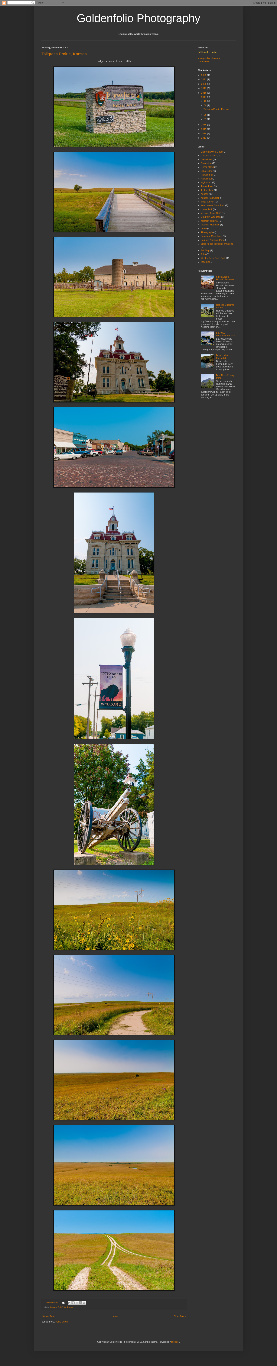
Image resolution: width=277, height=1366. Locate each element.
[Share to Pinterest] (84, 1303)
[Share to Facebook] (80, 1303)
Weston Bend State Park (213, 258)
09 (205, 105)
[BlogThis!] (73, 1303)
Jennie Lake (207, 186)
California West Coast (212, 151)
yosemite (205, 262)
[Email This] (70, 1303)
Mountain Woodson (211, 217)
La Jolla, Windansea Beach (225, 334)
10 (205, 101)
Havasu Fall (207, 174)
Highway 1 (206, 182)
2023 (204, 75)
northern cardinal (209, 221)
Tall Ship (205, 250)
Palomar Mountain (210, 224)
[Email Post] (63, 1302)
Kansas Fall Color (58, 1307)
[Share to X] (77, 1303)
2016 (204, 124)
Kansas (204, 194)
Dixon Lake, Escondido (222, 356)
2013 (204, 138)
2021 (204, 79)
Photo (70, 1307)
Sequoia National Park (212, 240)
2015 (204, 129)
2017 (204, 97)
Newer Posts (48, 1316)
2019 (204, 88)
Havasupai (206, 178)
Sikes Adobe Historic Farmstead (217, 244)
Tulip (203, 254)
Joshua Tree (207, 190)
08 (205, 115)
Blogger (175, 1342)
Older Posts (180, 1316)
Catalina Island (208, 155)
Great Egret (206, 171)
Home (115, 1316)
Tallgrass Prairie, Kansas (64, 54)
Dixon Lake (206, 159)
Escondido (206, 163)
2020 (204, 84)
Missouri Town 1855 (211, 213)
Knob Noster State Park (213, 205)
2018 (204, 93)
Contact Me (204, 61)
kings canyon (207, 201)
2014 (204, 133)
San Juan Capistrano (211, 236)
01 (205, 119)
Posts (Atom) (61, 1321)
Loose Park (206, 209)
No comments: (52, 1302)
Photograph (207, 232)
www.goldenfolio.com (209, 58)
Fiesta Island (207, 167)
